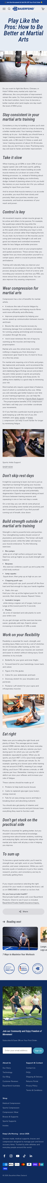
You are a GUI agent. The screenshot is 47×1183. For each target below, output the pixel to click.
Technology (7, 1072)
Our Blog (6, 1077)
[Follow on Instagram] (11, 1156)
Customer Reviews (10, 1081)
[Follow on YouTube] (17, 1156)
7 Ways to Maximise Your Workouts (19, 954)
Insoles (5, 1125)
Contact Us (30, 1068)
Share (25, 911)
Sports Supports (9, 1121)
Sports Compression (11, 1108)
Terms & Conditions (34, 1090)
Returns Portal (32, 1081)
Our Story (7, 1068)
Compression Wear (10, 1112)
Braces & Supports (10, 1117)
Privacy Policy (31, 1086)
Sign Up (38, 1050)
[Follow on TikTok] (24, 1156)
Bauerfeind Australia (11, 1086)
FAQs (28, 1072)
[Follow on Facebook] (4, 1156)
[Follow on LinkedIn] (31, 1156)
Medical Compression (11, 1103)
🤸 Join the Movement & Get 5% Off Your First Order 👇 (23, 2)
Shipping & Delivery (34, 1077)
